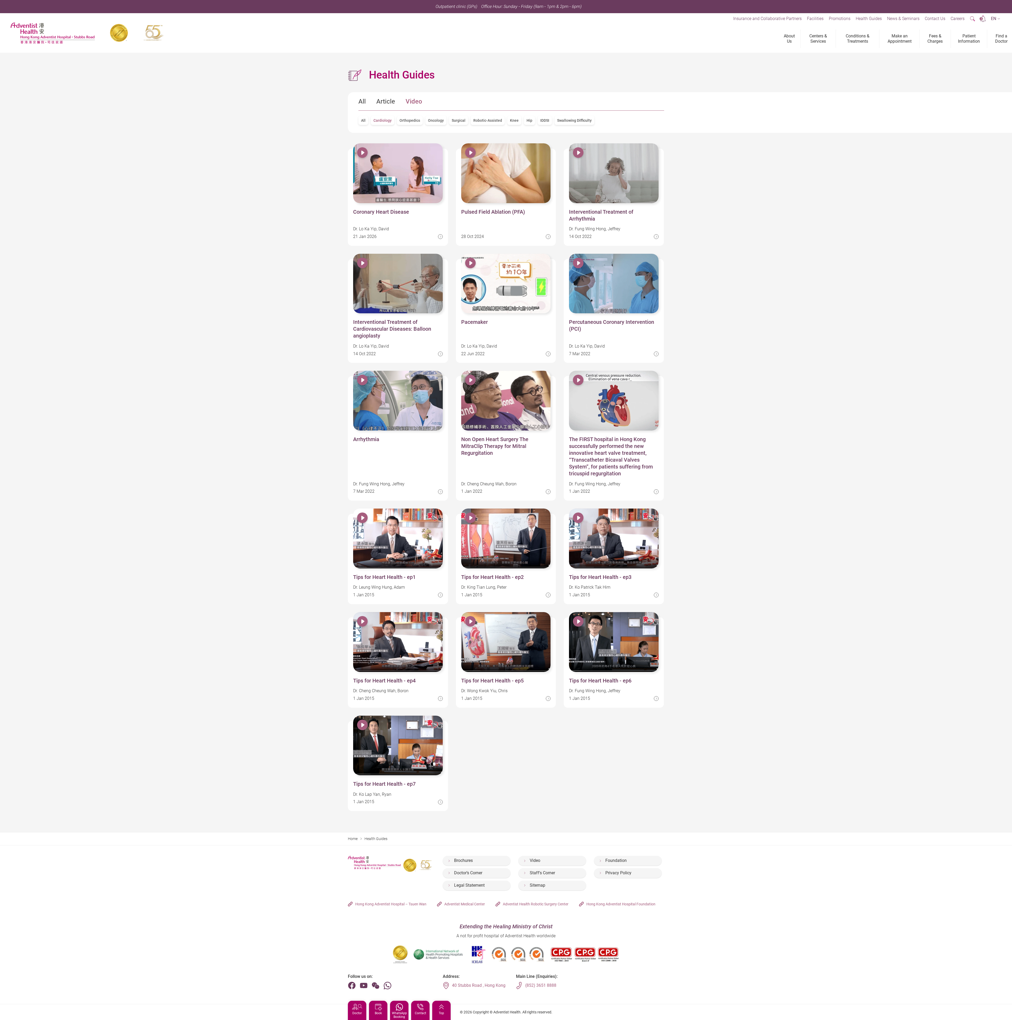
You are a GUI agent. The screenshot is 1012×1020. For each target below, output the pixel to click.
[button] (995, 19)
